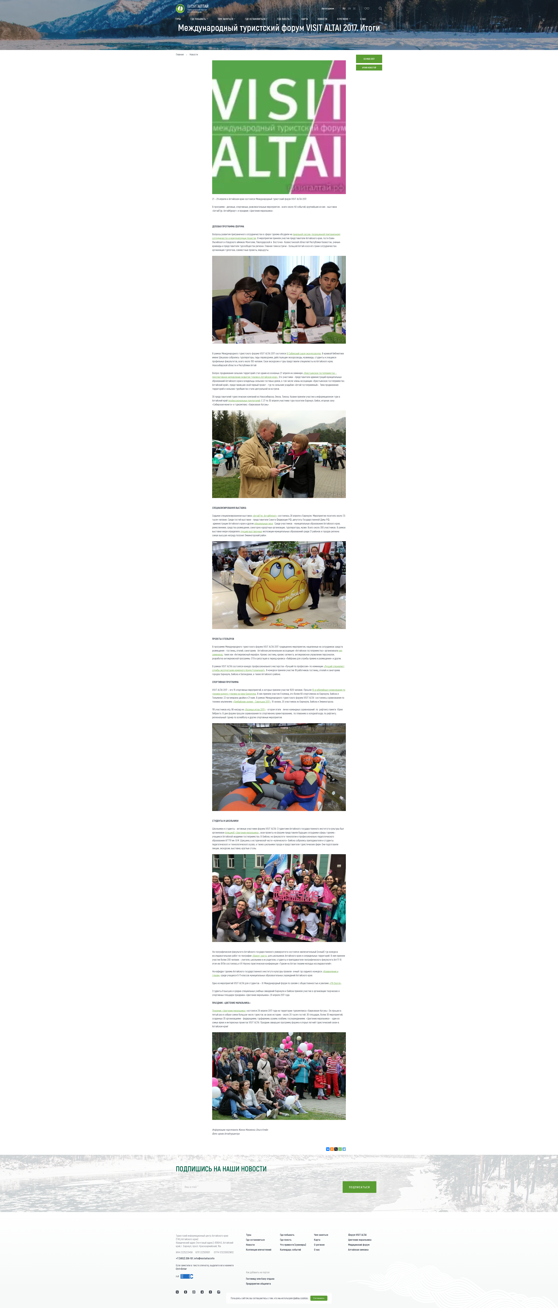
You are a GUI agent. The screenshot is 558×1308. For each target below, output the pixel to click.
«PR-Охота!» (335, 983)
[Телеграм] (202, 1292)
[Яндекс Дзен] (210, 1292)
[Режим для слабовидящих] (367, 8)
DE (354, 8)
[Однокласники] (185, 1292)
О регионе (319, 1244)
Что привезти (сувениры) (293, 1244)
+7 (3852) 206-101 (184, 1258)
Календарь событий (290, 1249)
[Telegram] (344, 1149)
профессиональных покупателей (244, 400)
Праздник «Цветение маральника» (229, 1010)
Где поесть (285, 1239)
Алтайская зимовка (358, 1249)
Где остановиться (255, 1239)
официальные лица (263, 523)
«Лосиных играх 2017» (255, 709)
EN (349, 8)
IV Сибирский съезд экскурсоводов (304, 353)
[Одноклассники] (332, 1149)
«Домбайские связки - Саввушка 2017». (252, 701)
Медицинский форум (359, 1244)
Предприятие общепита (258, 1283)
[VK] (177, 1292)
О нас (317, 1249)
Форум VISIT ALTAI (357, 1234)
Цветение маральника (359, 1239)
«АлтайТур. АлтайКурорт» (264, 515)
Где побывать (287, 1234)
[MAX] (193, 1292)
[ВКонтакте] (328, 1149)
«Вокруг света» (260, 955)
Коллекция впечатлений (258, 1249)
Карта (317, 1239)
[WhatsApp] (340, 1149)
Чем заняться (321, 1234)
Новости (250, 1244)
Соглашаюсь (318, 1298)
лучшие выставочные (251, 531)
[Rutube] (218, 1292)
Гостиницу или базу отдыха (260, 1278)
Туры (248, 1234)
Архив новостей (369, 67)
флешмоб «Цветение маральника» (242, 832)
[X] (336, 1149)
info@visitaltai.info (204, 1258)
